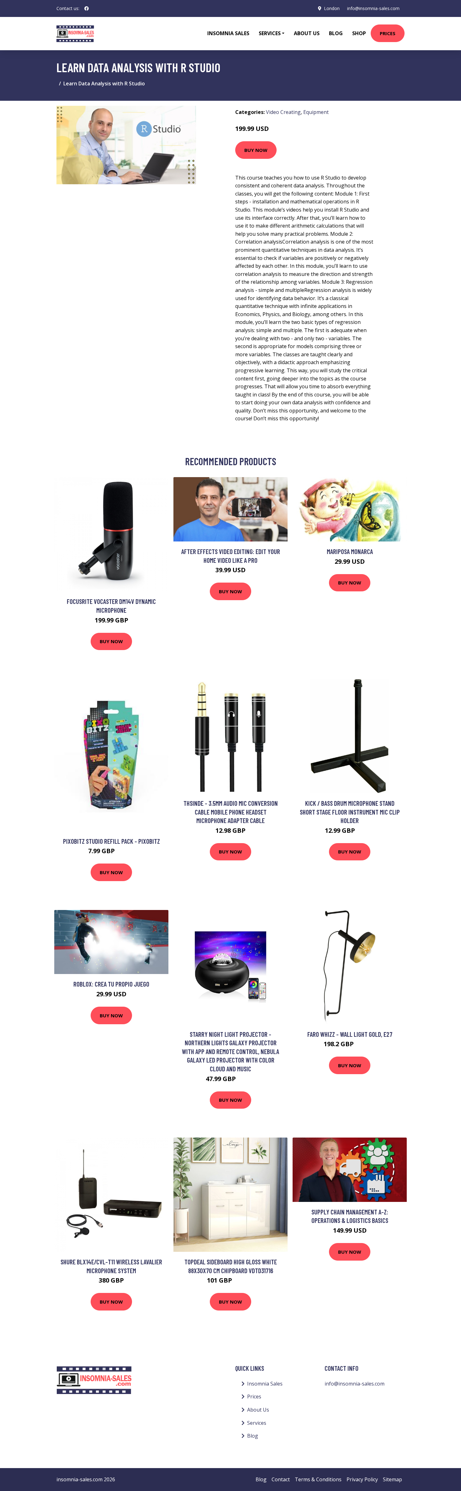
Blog (336, 33)
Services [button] (270, 33)
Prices (387, 33)
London (332, 8)
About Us (307, 33)
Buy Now (256, 150)
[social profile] (86, 8)
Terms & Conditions (318, 1479)
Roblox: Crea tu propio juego (111, 984)
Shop (359, 33)
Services (256, 1422)
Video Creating (283, 112)
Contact (281, 1479)
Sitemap (392, 1479)
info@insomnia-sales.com (373, 8)
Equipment (316, 112)
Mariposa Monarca (350, 551)
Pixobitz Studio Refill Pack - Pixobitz (111, 841)
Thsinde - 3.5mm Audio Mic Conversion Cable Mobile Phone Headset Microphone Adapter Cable (230, 811)
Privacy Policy (362, 1479)
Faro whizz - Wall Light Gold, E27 (349, 1034)
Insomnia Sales (228, 33)
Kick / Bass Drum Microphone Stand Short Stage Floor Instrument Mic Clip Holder (350, 811)
